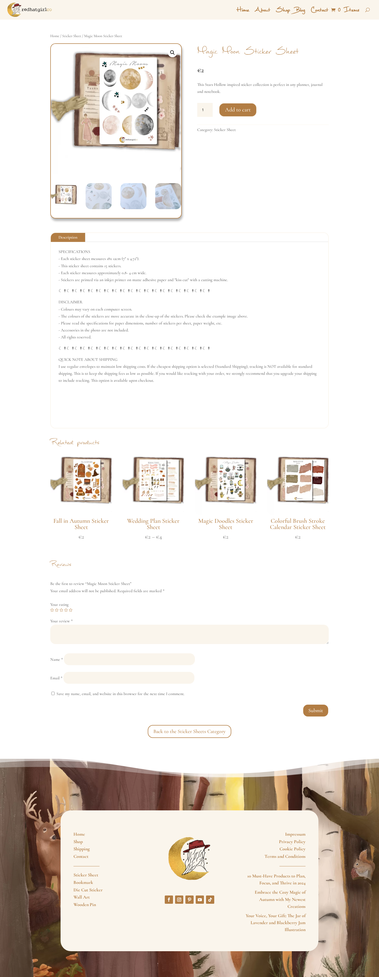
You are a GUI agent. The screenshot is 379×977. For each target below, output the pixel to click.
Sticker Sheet (71, 36)
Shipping (81, 849)
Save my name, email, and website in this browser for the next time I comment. (120, 693)
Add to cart (238, 109)
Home (243, 9)
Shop (283, 9)
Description (68, 237)
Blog (300, 9)
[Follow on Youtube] (200, 899)
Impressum (295, 834)
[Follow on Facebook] (169, 899)
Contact (319, 9)
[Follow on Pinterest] (189, 899)
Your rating (59, 604)
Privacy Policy (292, 841)
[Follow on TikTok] (210, 899)
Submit (315, 710)
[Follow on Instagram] (179, 899)
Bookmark (83, 882)
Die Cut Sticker (88, 890)
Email (56, 678)
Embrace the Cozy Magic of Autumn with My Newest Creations (280, 899)
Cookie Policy (292, 849)
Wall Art (81, 897)
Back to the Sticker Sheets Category (189, 731)
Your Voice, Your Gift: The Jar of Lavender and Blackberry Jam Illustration (276, 922)
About (262, 9)
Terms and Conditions (285, 856)
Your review (61, 621)
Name (56, 659)
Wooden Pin (84, 904)
